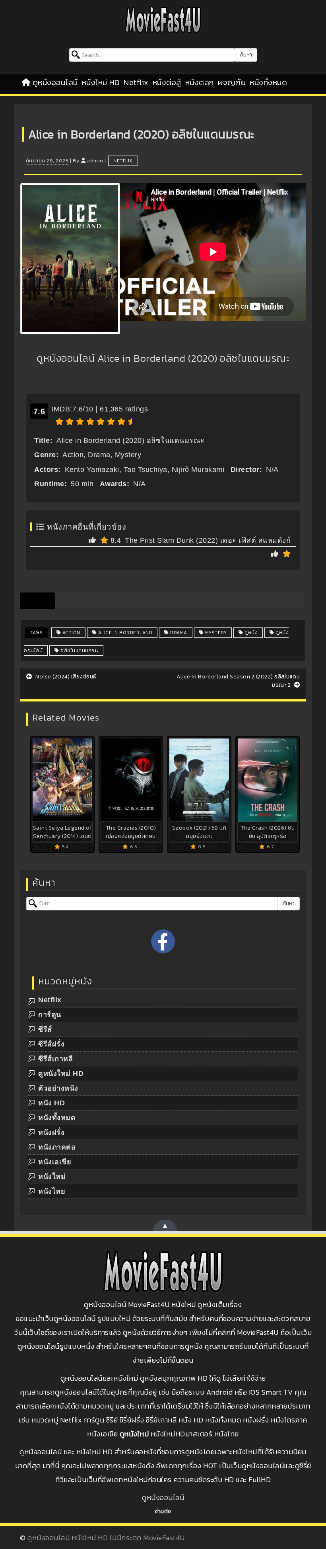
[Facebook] (163, 941)
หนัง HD (51, 1103)
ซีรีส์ (45, 1029)
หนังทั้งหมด (268, 82)
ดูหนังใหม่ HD (60, 1073)
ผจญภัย (232, 82)
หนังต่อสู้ (167, 82)
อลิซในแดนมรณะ (79, 650)
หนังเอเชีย (54, 1162)
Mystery (215, 632)
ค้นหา (246, 55)
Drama (178, 632)
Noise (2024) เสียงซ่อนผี (65, 676)
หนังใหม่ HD (101, 82)
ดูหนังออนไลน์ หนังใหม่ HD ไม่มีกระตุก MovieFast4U (106, 1537)
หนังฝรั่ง (51, 1132)
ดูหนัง (250, 632)
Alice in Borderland (124, 632)
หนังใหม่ (52, 1177)
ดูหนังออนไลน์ (55, 82)
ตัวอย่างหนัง (58, 1088)
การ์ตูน (49, 1015)
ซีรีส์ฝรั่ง (51, 1044)
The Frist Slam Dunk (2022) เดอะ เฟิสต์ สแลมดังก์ (208, 540)
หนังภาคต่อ (57, 1147)
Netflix (136, 82)
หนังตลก (199, 82)
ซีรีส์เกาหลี (55, 1059)
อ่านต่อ (163, 1511)
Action (70, 632)
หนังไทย (51, 1191)
